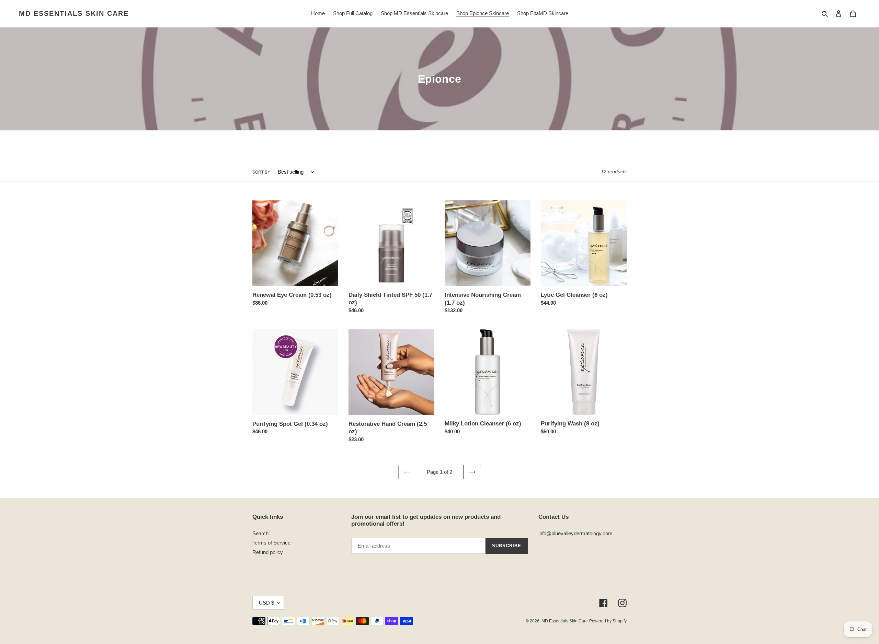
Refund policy (267, 552)
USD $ (266, 603)
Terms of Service (271, 543)
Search (260, 533)
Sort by (261, 172)
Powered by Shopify (608, 621)
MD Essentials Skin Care (74, 13)
